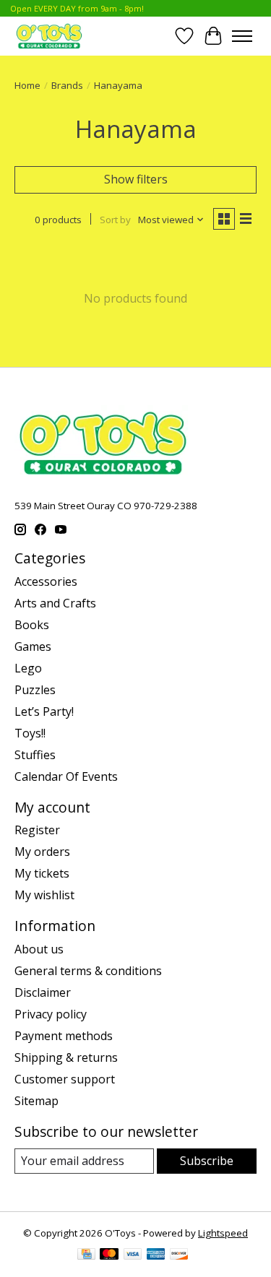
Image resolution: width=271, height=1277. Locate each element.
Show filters (136, 179)
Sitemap (36, 1101)
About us (39, 949)
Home (27, 85)
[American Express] (156, 1255)
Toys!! (30, 733)
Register (37, 830)
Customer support (64, 1079)
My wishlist (44, 895)
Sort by (115, 219)
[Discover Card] (179, 1255)
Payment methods (63, 1036)
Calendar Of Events (66, 776)
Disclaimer (42, 992)
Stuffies (35, 755)
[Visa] (133, 1255)
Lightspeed (223, 1232)
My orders (42, 852)
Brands (67, 85)
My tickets (41, 873)
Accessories (45, 581)
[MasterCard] (109, 1255)
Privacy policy (50, 1014)
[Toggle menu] (242, 36)
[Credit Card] (86, 1255)
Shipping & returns (66, 1057)
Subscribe (206, 1161)
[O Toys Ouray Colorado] (49, 36)
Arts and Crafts (55, 603)
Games (32, 646)
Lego (28, 668)
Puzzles (35, 690)
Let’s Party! (44, 711)
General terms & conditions (88, 971)
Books (31, 625)
